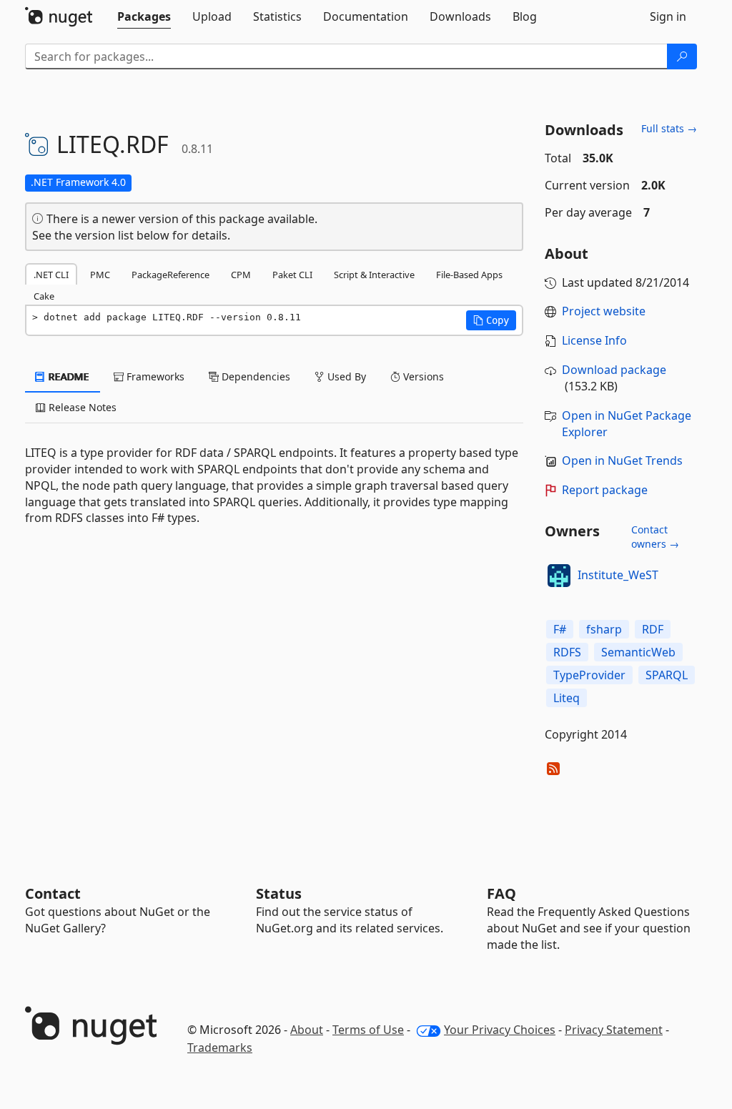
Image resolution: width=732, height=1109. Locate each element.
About (306, 1029)
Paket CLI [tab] (292, 274)
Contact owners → (655, 537)
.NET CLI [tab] (51, 274)
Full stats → (669, 128)
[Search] (682, 56)
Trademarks (219, 1047)
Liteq (566, 698)
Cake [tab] (44, 296)
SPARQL (667, 675)
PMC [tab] (100, 274)
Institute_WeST (618, 575)
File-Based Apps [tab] (469, 274)
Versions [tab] (422, 376)
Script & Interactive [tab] (374, 274)
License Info (594, 340)
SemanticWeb (638, 652)
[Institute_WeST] (559, 575)
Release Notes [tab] (81, 407)
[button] (491, 320)
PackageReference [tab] (170, 274)
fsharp (604, 629)
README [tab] (67, 376)
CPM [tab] (241, 274)
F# (559, 629)
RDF (652, 629)
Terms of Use (368, 1029)
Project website (604, 311)
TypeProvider (589, 675)
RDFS (567, 652)
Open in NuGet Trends (622, 460)
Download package (614, 370)
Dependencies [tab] (254, 376)
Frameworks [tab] (154, 376)
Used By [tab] (345, 376)
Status (279, 893)
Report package (605, 490)
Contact (53, 893)
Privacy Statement (614, 1029)
